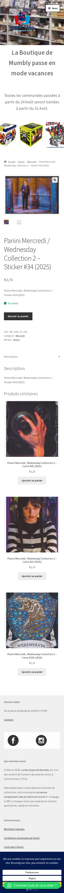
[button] (55, 180)
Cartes (21, 161)
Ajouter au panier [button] (32, 480)
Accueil (11, 161)
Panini (16, 339)
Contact (8, 719)
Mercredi (31, 161)
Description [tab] (11, 356)
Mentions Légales (14, 829)
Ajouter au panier (18, 316)
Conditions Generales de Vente (22, 838)
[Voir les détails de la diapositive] (26, 135)
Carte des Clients (14, 847)
